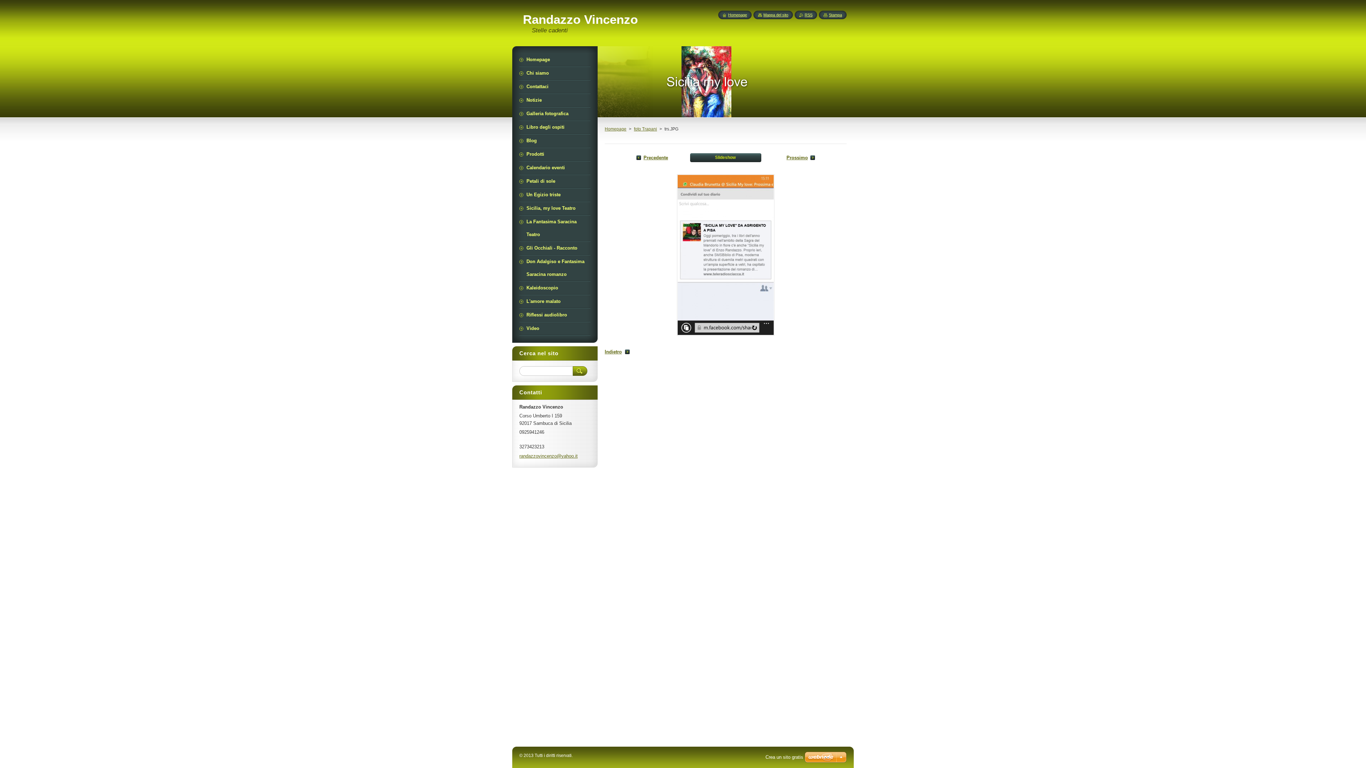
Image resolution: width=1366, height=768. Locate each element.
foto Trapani (645, 129)
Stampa (835, 15)
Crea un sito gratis (784, 757)
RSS (808, 15)
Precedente (656, 157)
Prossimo (797, 157)
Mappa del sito (775, 15)
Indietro (613, 351)
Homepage (615, 129)
